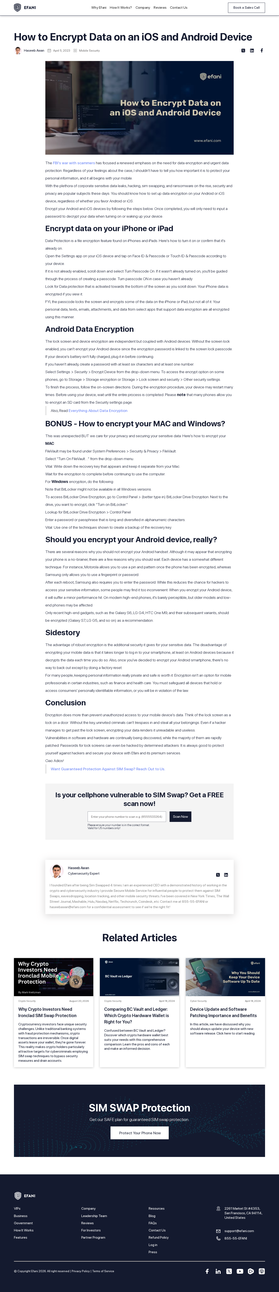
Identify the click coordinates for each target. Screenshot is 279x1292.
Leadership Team (94, 1216)
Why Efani (98, 7)
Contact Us (179, 7)
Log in (153, 1245)
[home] (25, 7)
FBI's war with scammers (74, 163)
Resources (157, 1208)
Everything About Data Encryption (98, 410)
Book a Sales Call (246, 7)
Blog (152, 1216)
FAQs (153, 1223)
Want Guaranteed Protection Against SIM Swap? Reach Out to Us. (108, 769)
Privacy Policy (81, 1271)
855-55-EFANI (236, 1238)
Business (20, 1216)
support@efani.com (239, 1231)
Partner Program (93, 1237)
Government (23, 1223)
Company (143, 7)
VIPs (17, 1208)
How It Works (24, 1230)
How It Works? (121, 7)
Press (153, 1252)
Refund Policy (159, 1237)
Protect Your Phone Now (140, 1133)
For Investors (91, 1230)
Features (20, 1237)
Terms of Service (103, 1271)
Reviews (160, 7)
